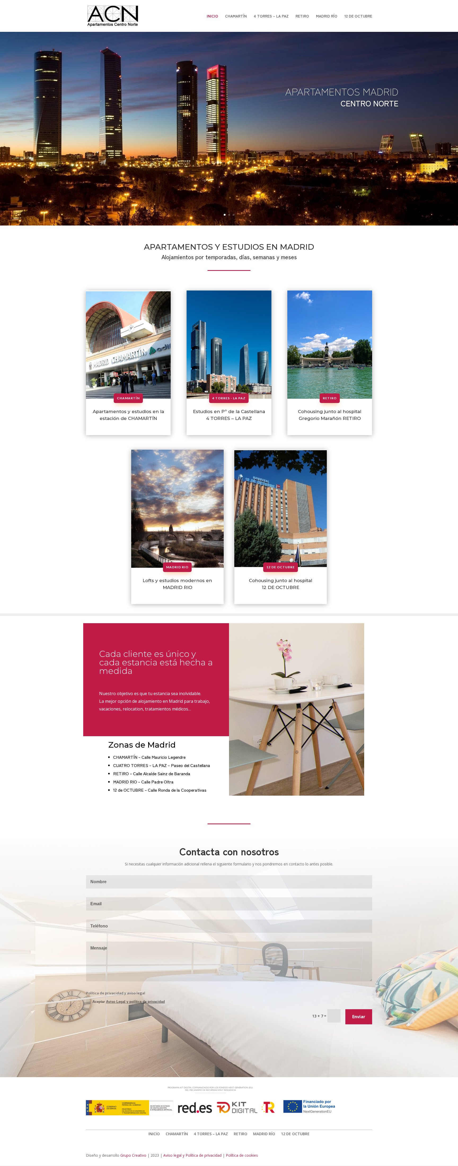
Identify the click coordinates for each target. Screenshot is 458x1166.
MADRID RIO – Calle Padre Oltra (143, 781)
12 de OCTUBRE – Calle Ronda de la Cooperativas (159, 790)
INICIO (212, 16)
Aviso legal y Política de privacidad (192, 1155)
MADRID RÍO (326, 16)
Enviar (358, 1017)
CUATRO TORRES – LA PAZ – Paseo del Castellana (161, 765)
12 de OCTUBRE (280, 567)
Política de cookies (242, 1155)
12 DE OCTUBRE (358, 16)
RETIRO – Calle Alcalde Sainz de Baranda (151, 773)
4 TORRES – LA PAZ (271, 16)
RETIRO (302, 16)
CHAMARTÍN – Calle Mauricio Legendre (149, 757)
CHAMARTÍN (236, 16)
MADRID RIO (177, 567)
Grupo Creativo (133, 1155)
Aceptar (129, 1002)
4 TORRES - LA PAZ (228, 398)
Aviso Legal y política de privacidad (135, 1002)
